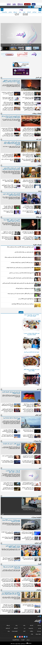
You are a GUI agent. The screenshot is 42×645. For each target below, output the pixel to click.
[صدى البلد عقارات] (14, 4)
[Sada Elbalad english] (9, 4)
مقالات (32, 634)
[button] (40, 34)
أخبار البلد (29, 12)
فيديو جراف (39, 631)
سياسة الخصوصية (16, 639)
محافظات (31, 631)
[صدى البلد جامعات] (20, 4)
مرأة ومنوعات (4, 12)
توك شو (10, 12)
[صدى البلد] (21, 9)
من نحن (28, 639)
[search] (2, 9)
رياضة (20, 12)
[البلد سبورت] (27, 4)
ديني (24, 628)
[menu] (40, 9)
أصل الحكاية (8, 628)
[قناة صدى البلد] (33, 4)
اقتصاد (24, 631)
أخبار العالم (16, 628)
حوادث (24, 12)
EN (30, 7)
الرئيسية (39, 12)
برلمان (9, 631)
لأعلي (38, 616)
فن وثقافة (15, 12)
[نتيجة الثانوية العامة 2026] (21, 56)
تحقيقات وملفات (38, 634)
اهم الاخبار (34, 12)
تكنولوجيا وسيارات (15, 631)
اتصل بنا (22, 639)
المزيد (2, 514)
